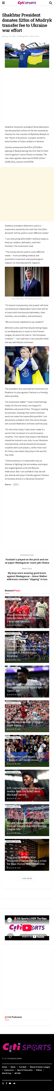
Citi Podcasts (14, 1017)
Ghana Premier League (40, 1067)
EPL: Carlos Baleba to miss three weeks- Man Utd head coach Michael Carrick (25, 791)
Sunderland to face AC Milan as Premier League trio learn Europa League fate (26, 826)
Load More (27, 878)
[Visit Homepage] (26, 3)
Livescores (9, 1070)
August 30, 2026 (14, 625)
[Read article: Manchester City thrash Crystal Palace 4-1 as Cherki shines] (27, 751)
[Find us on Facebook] (6, 1083)
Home (4, 1067)
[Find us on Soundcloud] (14, 1083)
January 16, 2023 (9, 36)
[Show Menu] (3, 2)
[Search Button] (50, 2)
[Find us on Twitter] (3, 1083)
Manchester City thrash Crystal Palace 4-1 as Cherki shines (26, 758)
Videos (39, 1070)
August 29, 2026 (14, 695)
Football (22, 1067)
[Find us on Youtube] (10, 1083)
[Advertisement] (27, 97)
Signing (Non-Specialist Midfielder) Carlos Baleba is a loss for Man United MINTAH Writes (26, 861)
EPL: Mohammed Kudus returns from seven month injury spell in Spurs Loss (27, 687)
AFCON (17, 1073)
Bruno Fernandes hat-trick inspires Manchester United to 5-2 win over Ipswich (26, 618)
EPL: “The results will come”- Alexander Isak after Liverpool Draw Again (25, 722)
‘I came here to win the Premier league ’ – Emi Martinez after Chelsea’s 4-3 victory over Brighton (25, 651)
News (13, 1067)
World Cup (6, 1073)
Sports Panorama (25, 1070)
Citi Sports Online (15, 1058)
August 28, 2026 (14, 764)
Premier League (12, 599)
